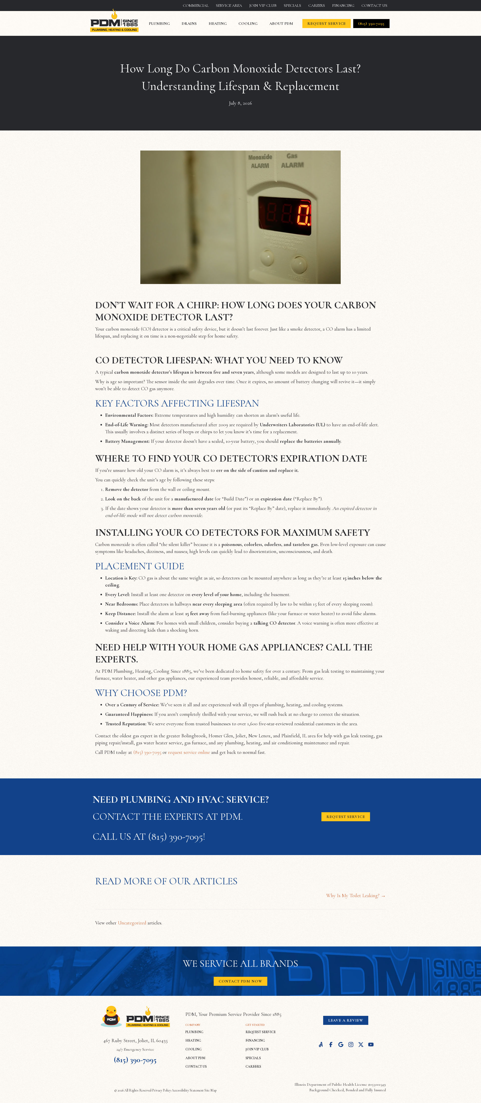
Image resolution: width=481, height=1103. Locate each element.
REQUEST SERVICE (261, 1032)
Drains (189, 23)
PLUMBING (194, 1032)
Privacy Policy (161, 1090)
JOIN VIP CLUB (257, 1049)
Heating (218, 23)
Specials (292, 5)
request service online (189, 752)
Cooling (248, 23)
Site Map (210, 1090)
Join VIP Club (263, 5)
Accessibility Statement (188, 1090)
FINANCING (255, 1040)
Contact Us (374, 5)
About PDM (281, 23)
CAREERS (253, 1066)
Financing (343, 5)
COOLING (193, 1049)
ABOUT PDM (195, 1058)
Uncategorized (132, 923)
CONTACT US (196, 1066)
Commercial (196, 5)
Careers (316, 5)
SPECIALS (253, 1058)
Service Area (229, 5)
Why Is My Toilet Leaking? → (356, 896)
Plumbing (159, 23)
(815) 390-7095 (147, 752)
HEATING (193, 1040)
